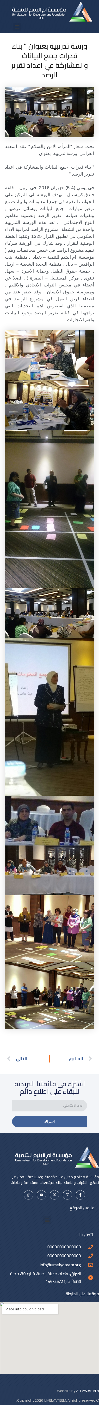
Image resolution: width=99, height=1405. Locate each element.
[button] (17, 27)
